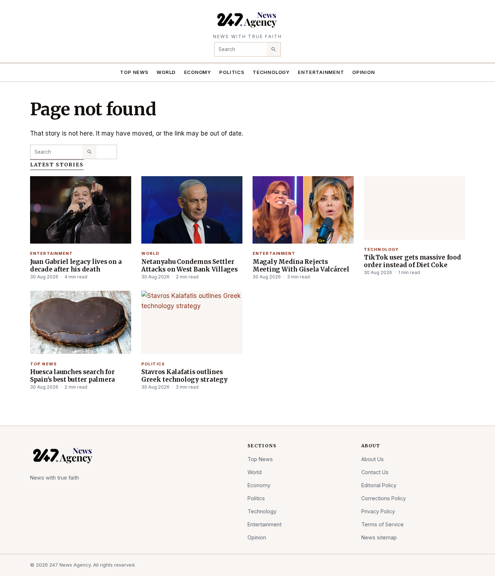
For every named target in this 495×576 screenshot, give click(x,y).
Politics (231, 72)
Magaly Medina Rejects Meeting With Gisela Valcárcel (301, 265)
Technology (271, 72)
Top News (134, 72)
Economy (198, 72)
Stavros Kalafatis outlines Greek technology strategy (184, 376)
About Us (372, 459)
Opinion (363, 72)
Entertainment (321, 72)
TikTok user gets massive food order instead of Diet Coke (412, 261)
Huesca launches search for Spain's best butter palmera (72, 376)
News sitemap (379, 537)
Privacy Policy (378, 511)
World (166, 72)
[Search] (273, 49)
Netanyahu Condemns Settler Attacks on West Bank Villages (189, 265)
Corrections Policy (383, 498)
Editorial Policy (378, 485)
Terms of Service (382, 524)
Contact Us (374, 472)
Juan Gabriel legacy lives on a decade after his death (75, 265)
